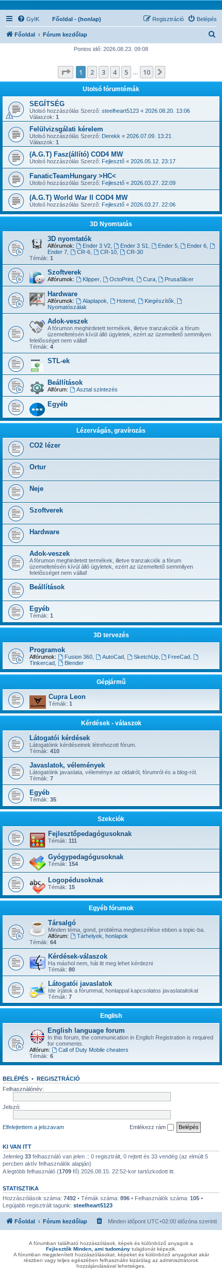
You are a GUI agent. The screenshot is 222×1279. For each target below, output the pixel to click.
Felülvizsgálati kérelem (66, 129)
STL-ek (58, 361)
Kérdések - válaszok (111, 723)
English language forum (86, 1030)
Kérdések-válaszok (77, 956)
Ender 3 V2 (96, 246)
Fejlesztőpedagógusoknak (90, 834)
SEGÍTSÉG (47, 104)
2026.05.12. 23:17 (153, 161)
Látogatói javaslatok (80, 983)
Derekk (111, 136)
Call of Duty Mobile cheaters (93, 1050)
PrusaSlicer (179, 279)
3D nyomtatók (69, 239)
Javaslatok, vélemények (67, 765)
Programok (47, 650)
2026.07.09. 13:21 (148, 136)
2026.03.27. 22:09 (153, 183)
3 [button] (103, 72)
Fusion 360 (78, 657)
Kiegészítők (159, 301)
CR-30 (134, 252)
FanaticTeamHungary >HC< (72, 176)
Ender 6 (197, 246)
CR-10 (108, 252)
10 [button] (146, 72)
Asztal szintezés (97, 389)
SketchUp (146, 657)
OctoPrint (121, 279)
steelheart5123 (120, 111)
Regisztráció (58, 1079)
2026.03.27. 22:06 (153, 204)
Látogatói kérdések (59, 738)
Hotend (126, 301)
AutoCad (113, 657)
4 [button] (115, 72)
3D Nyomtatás (111, 224)
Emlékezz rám (148, 1127)
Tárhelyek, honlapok (102, 936)
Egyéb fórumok (111, 908)
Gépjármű (111, 682)
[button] (65, 72)
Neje (36, 488)
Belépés (15, 1079)
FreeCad (179, 657)
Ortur (37, 467)
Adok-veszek (67, 321)
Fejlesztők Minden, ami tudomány (88, 1249)
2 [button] (92, 72)
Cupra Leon (67, 697)
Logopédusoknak (75, 880)
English (111, 1015)
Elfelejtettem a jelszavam (33, 1127)
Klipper (91, 279)
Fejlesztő (113, 161)
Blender (74, 663)
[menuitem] (28, 19)
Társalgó (62, 923)
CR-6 (83, 252)
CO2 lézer (44, 445)
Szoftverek (64, 272)
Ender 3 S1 (134, 246)
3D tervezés (111, 635)
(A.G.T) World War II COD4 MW (78, 197)
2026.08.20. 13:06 (167, 111)
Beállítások (65, 382)
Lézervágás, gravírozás (111, 430)
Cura (149, 279)
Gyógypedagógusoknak (85, 857)
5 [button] (126, 72)
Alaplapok (95, 301)
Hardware (62, 294)
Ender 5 (168, 246)
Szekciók (111, 819)
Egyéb (57, 404)
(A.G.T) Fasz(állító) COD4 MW (76, 154)
